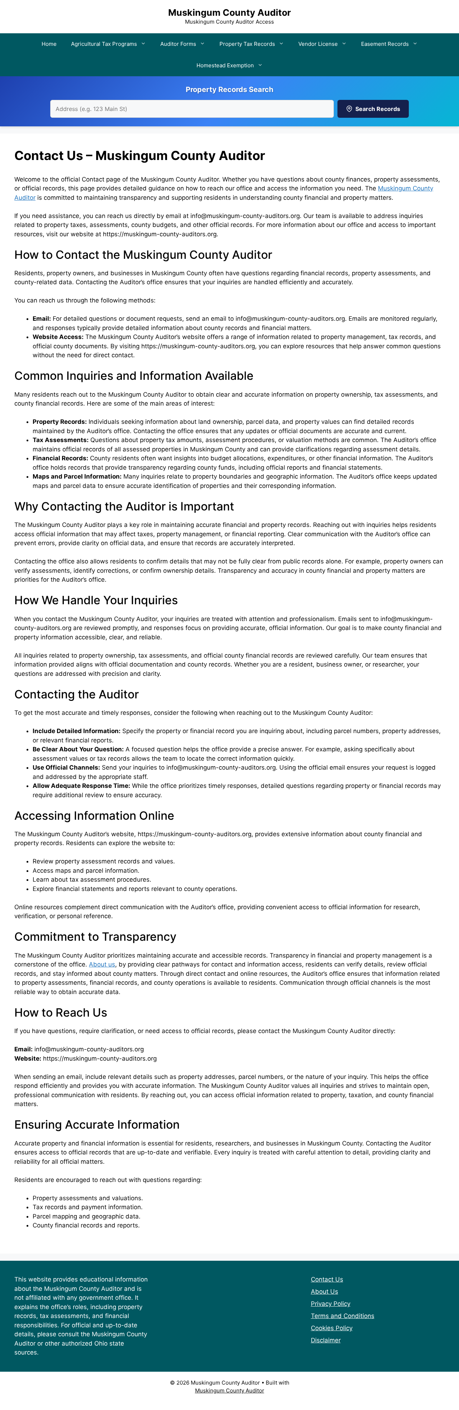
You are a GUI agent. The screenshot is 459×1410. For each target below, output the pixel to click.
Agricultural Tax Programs (104, 43)
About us (102, 964)
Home (49, 43)
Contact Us (327, 1279)
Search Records (377, 108)
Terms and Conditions (342, 1315)
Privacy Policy (330, 1303)
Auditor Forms (178, 43)
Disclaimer (326, 1340)
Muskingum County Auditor (229, 12)
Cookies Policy (331, 1328)
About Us (324, 1291)
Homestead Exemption (225, 65)
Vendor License (318, 43)
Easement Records (385, 43)
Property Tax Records (247, 43)
